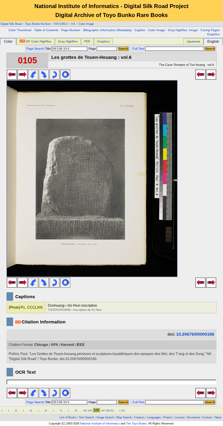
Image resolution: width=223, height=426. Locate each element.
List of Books (68, 417)
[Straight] (65, 78)
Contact (207, 417)
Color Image (86, 23)
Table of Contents (46, 30)
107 (103, 410)
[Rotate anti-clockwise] (33, 78)
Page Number (70, 30)
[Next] (22, 78)
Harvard (67, 345)
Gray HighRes (68, 41)
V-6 (73, 23)
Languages (154, 417)
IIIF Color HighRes (38, 41)
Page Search (35, 48)
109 (108, 410)
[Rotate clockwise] (44, 78)
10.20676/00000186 (195, 334)
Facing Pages (210, 30)
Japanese (193, 41)
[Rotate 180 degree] (54, 78)
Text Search (86, 417)
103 (90, 410)
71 (61, 410)
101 (85, 410)
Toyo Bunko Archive (37, 23)
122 (123, 410)
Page (92, 48)
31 (31, 410)
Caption (140, 30)
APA (54, 345)
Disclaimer (193, 417)
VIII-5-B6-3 (61, 23)
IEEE (81, 345)
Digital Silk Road (11, 23)
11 (16, 410)
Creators (139, 417)
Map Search (124, 417)
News (218, 417)
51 (46, 410)
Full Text (138, 48)
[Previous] (12, 78)
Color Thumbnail (19, 30)
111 (112, 410)
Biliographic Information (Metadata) (107, 30)
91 (76, 410)
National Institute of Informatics (100, 423)
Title (48, 48)
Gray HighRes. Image (183, 30)
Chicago (41, 345)
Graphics (213, 34)
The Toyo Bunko (136, 423)
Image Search (105, 417)
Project (167, 417)
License (179, 417)
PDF (87, 41)
